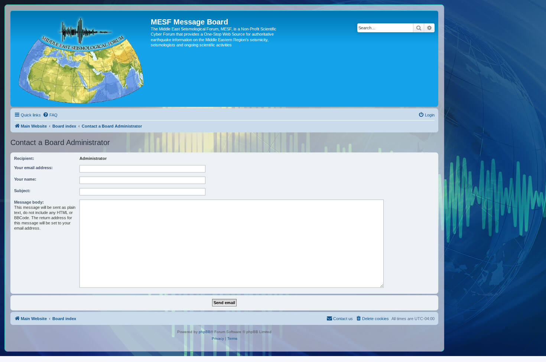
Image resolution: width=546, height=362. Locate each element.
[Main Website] (81, 58)
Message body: (29, 202)
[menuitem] (50, 115)
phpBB (205, 332)
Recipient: (24, 158)
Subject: (22, 190)
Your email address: (33, 167)
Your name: (25, 179)
